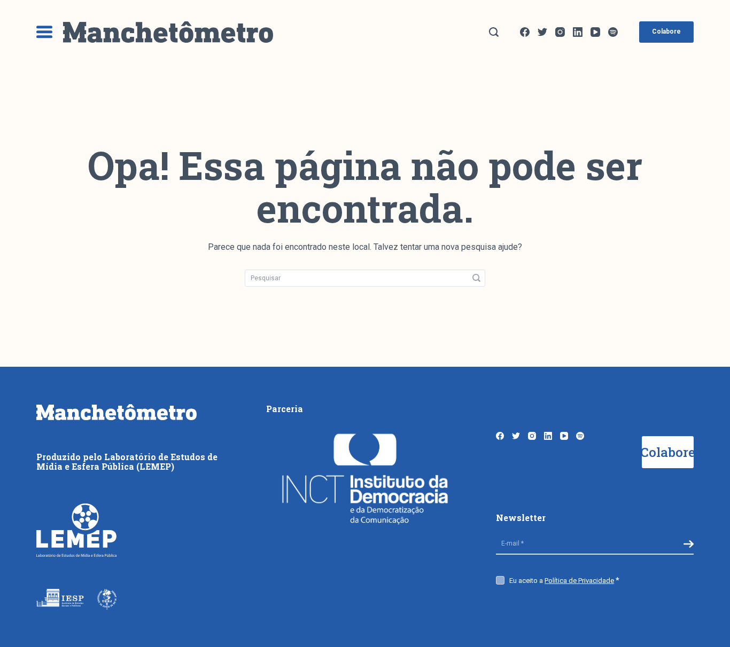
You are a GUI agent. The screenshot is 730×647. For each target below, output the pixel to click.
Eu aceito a (561, 581)
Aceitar (492, 637)
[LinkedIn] (578, 32)
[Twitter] (542, 32)
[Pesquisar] (494, 32)
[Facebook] (525, 32)
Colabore (666, 31)
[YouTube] (595, 32)
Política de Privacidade (579, 581)
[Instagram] (560, 32)
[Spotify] (613, 32)
